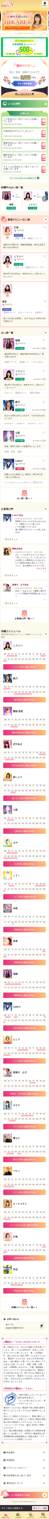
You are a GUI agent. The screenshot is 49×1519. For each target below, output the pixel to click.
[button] (15, 33)
